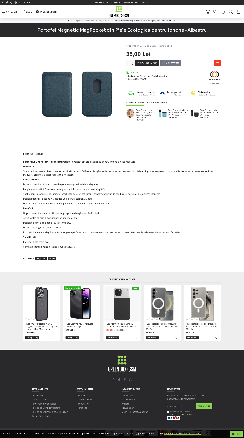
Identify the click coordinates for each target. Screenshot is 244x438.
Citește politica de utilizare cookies (182, 433)
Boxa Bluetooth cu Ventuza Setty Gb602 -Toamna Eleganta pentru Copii (145, 114)
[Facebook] (113, 379)
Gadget (52, 258)
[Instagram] (125, 379)
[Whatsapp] (130, 379)
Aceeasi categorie (135, 102)
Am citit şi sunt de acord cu (182, 413)
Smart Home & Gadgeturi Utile (98, 20)
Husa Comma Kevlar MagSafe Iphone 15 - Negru (79, 325)
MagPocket (41, 258)
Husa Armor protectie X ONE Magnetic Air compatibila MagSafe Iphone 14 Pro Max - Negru (41, 326)
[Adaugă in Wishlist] (217, 63)
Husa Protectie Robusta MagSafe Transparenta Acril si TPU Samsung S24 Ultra (202, 326)
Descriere (28, 154)
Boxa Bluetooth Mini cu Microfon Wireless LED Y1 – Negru (210, 112)
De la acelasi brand (157, 102)
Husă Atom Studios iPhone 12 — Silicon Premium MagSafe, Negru (121, 325)
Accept (237, 434)
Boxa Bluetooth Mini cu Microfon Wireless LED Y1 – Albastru (178, 112)
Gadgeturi (77, 20)
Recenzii (39, 154)
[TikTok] (119, 379)
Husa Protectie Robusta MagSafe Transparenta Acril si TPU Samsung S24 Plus (162, 326)
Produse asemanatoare (122, 279)
